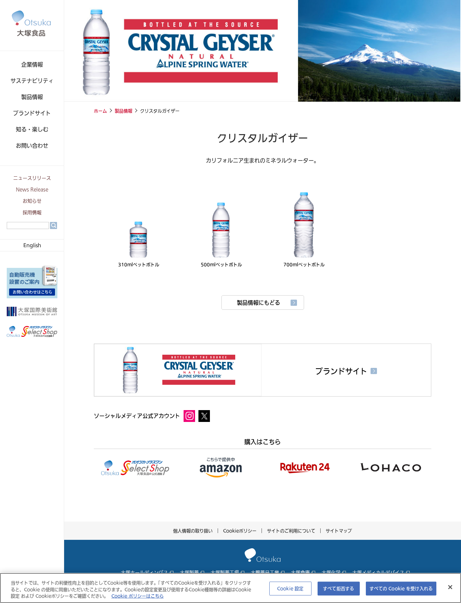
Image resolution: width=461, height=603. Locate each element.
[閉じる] (450, 587)
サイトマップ (339, 530)
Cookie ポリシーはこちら (137, 596)
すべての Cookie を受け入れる (401, 588)
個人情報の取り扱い (193, 530)
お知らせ (32, 201)
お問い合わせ (32, 146)
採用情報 (32, 212)
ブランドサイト (32, 113)
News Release (32, 189)
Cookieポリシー (239, 530)
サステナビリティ (32, 81)
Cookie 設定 (290, 588)
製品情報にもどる (258, 303)
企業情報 (32, 64)
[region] (230, 588)
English (32, 245)
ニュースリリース (32, 178)
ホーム (100, 110)
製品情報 (32, 97)
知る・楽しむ (32, 129)
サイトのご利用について (291, 530)
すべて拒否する (338, 588)
